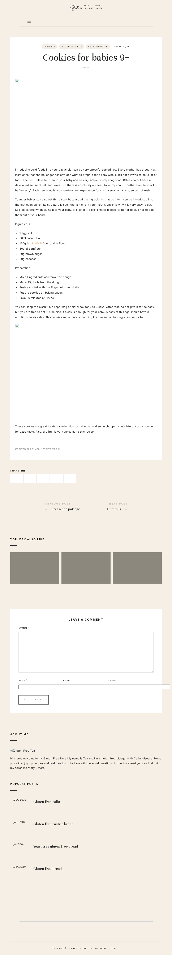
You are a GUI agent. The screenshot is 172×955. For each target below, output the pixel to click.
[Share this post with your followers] (30, 478)
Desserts (49, 46)
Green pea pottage (48, 507)
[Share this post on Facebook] (16, 478)
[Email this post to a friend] (70, 478)
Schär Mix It (34, 243)
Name (22, 680)
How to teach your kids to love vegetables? (137, 561)
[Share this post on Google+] (56, 478)
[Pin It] (43, 478)
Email (68, 680)
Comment (25, 628)
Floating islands (35, 561)
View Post (35, 577)
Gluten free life (71, 46)
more (41, 768)
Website (113, 680)
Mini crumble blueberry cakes (86, 561)
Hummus (124, 507)
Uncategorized (98, 46)
